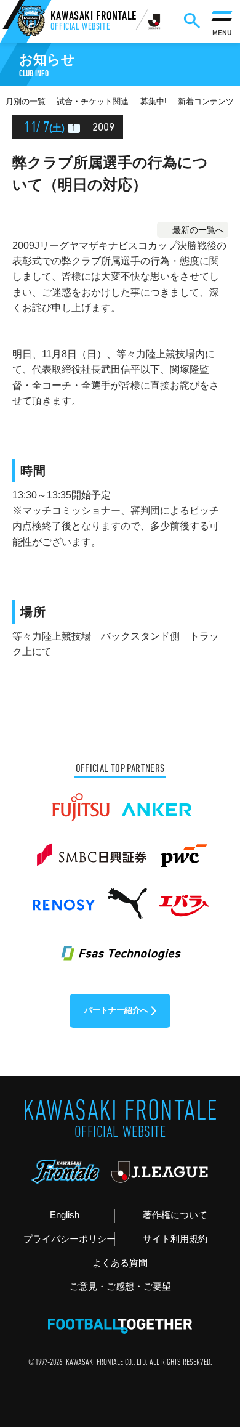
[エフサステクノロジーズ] (120, 946)
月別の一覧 (26, 101)
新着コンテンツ (206, 101)
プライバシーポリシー (68, 1239)
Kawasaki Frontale (93, 21)
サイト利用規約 (175, 1239)
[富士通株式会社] (81, 802)
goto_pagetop (211, 1367)
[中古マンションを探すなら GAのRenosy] (63, 898)
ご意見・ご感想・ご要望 (120, 1286)
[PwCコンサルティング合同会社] (182, 850)
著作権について (175, 1215)
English (64, 1215)
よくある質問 (120, 1263)
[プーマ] (127, 898)
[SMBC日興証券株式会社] (91, 850)
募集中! (153, 101)
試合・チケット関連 (93, 101)
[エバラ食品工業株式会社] (183, 898)
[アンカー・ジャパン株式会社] (157, 802)
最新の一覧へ (198, 230)
